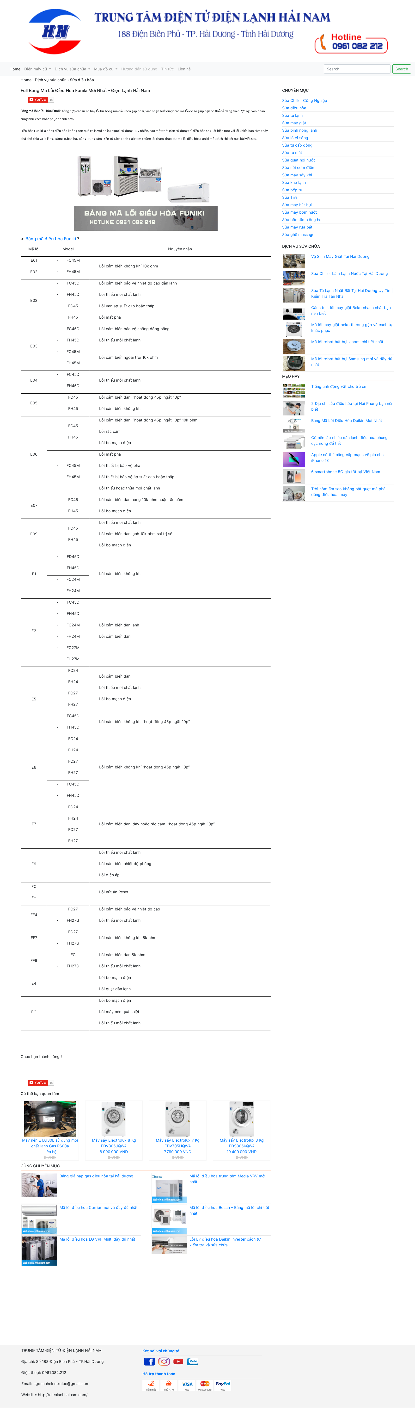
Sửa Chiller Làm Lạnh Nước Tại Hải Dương (349, 273)
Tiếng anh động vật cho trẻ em (339, 386)
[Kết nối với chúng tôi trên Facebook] (149, 1361)
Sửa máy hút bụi (297, 204)
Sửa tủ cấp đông (297, 145)
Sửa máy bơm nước (300, 212)
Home (16, 69)
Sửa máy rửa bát (297, 227)
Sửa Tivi (289, 197)
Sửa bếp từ (292, 189)
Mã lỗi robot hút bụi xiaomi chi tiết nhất (347, 341)
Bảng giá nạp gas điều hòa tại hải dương (96, 1176)
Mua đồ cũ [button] (104, 69)
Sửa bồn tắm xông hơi (302, 219)
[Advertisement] (144, 1310)
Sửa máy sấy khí (297, 175)
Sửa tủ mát (292, 152)
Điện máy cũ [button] (36, 69)
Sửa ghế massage (298, 234)
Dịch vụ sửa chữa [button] (71, 69)
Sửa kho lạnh (294, 182)
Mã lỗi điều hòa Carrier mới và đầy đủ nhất (99, 1207)
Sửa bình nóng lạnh (299, 130)
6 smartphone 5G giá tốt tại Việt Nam (345, 471)
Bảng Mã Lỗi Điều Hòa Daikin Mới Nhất (346, 420)
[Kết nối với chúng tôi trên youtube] (178, 1361)
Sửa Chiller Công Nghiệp (304, 100)
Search (402, 69)
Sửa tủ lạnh (292, 115)
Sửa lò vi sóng (295, 137)
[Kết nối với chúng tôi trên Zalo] (192, 1361)
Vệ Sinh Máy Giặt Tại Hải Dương (340, 256)
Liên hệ (184, 69)
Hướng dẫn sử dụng (139, 69)
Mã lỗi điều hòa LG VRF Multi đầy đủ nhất (97, 1239)
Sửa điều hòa (294, 107)
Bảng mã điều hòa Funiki (50, 238)
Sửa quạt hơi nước (299, 160)
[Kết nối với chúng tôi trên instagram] (164, 1361)
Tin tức (167, 69)
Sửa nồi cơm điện (298, 167)
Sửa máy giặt (294, 122)
